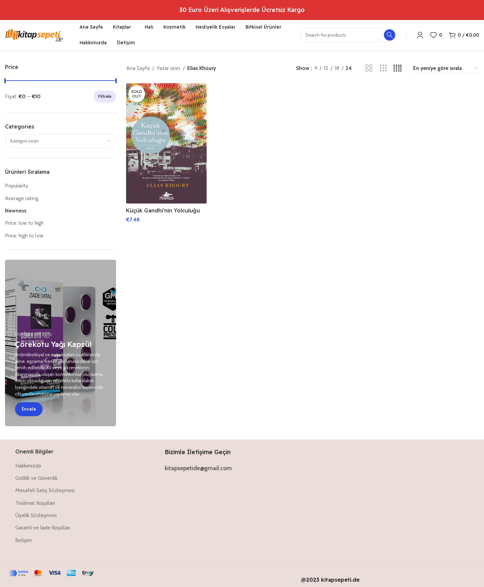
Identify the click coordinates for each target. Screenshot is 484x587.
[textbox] (60, 140)
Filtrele (104, 96)
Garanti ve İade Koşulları (42, 527)
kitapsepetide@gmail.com (198, 468)
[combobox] (60, 141)
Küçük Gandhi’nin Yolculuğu (163, 210)
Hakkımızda (28, 465)
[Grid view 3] (383, 68)
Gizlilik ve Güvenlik (36, 478)
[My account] (420, 35)
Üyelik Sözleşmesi (36, 515)
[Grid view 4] (398, 68)
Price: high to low (24, 235)
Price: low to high (24, 223)
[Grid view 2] (369, 68)
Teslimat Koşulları (35, 503)
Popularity (16, 185)
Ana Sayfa (138, 68)
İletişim (23, 540)
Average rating (21, 198)
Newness (15, 210)
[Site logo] (34, 34)
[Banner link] (60, 343)
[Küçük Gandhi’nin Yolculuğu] (166, 143)
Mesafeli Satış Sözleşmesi (45, 490)
